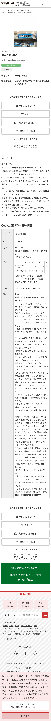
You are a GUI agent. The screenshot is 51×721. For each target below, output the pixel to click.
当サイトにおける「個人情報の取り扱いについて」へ (25, 706)
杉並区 (16, 10)
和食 (11, 625)
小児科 (10, 634)
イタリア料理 (7, 628)
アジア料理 (29, 628)
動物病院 (18, 634)
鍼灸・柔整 (11, 13)
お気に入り (37, 663)
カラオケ (30, 631)
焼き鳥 (17, 625)
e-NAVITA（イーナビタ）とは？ (17, 663)
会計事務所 (27, 634)
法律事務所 (36, 634)
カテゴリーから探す (40, 605)
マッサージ (21, 631)
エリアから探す (10, 605)
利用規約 (28, 667)
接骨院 (19, 13)
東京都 (10, 10)
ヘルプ (18, 667)
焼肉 (35, 625)
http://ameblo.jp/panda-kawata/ (28, 288)
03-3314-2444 (27, 105)
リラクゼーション (9, 631)
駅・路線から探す (25, 605)
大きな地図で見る (27, 122)
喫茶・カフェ (40, 628)
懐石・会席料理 (26, 625)
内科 (4, 634)
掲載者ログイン (9, 638)
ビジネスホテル (40, 631)
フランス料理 (19, 628)
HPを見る (24, 114)
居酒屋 (5, 625)
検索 (45, 615)
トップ (3, 10)
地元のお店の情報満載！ (25, 573)
